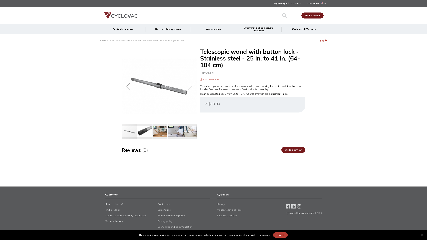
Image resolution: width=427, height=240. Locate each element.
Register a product (283, 3)
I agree (280, 235)
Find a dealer (312, 15)
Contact (299, 3)
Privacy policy (165, 221)
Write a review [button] (293, 149)
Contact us (164, 204)
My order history (114, 221)
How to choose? (114, 204)
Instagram (299, 206)
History (221, 204)
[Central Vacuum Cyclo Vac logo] (134, 15)
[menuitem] (122, 29)
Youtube (293, 206)
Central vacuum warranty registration (125, 215)
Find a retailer (112, 209)
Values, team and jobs (229, 209)
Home (103, 40)
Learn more (264, 235)
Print (321, 40)
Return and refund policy (171, 215)
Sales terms (164, 209)
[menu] (213, 29)
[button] (316, 3)
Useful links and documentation (175, 226)
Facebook (288, 206)
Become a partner (227, 215)
